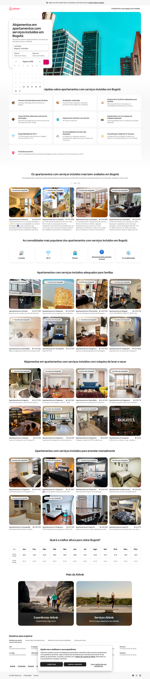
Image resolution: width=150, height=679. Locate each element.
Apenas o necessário (75, 664)
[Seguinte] (79, 183)
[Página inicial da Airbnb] (14, 8)
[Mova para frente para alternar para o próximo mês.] (39, 61)
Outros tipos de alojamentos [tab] (35, 640)
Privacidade (27, 675)
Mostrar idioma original (96, 3)
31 (20, 91)
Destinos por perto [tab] (15, 640)
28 (36, 87)
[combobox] (30, 48)
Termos (35, 675)
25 (24, 87)
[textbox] (21, 55)
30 (16, 91)
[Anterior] (71, 183)
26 (28, 87)
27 (32, 87)
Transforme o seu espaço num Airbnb (125, 9)
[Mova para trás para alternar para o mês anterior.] (16, 61)
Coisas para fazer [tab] (80, 640)
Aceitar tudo (51, 664)
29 (40, 87)
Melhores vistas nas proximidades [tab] (59, 640)
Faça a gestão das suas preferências (98, 665)
